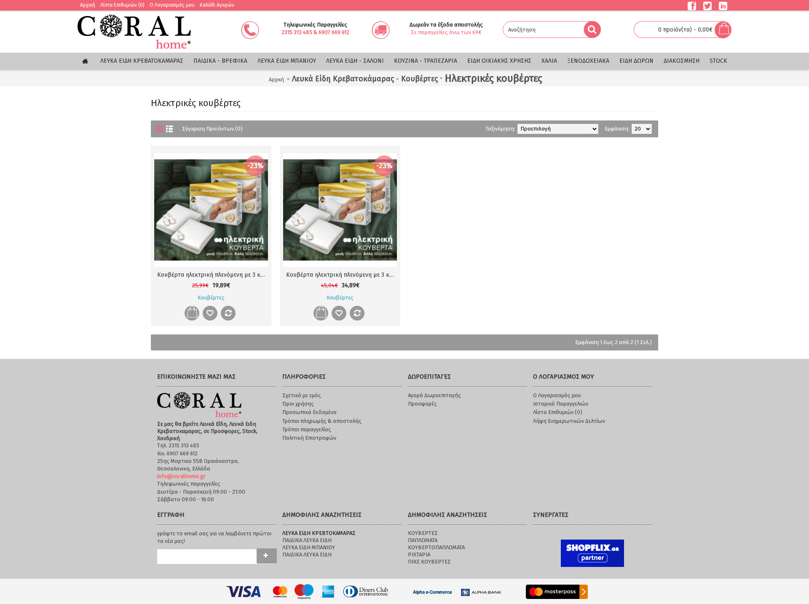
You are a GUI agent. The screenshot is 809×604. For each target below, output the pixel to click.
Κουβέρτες (419, 78)
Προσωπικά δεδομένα (309, 412)
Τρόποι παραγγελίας (306, 429)
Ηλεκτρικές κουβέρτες (493, 78)
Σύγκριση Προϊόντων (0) (212, 129)
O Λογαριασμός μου (557, 395)
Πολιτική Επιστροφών (309, 438)
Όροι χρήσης (298, 404)
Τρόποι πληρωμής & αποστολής (322, 421)
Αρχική (276, 80)
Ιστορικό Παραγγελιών (560, 404)
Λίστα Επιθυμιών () (557, 412)
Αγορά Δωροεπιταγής (434, 395)
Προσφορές (422, 404)
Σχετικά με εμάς (301, 395)
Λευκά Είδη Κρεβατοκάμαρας (343, 78)
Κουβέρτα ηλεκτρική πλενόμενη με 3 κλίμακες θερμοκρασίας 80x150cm (212, 274)
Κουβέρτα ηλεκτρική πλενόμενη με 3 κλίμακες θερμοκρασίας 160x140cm (341, 274)
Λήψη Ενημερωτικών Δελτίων (569, 421)
